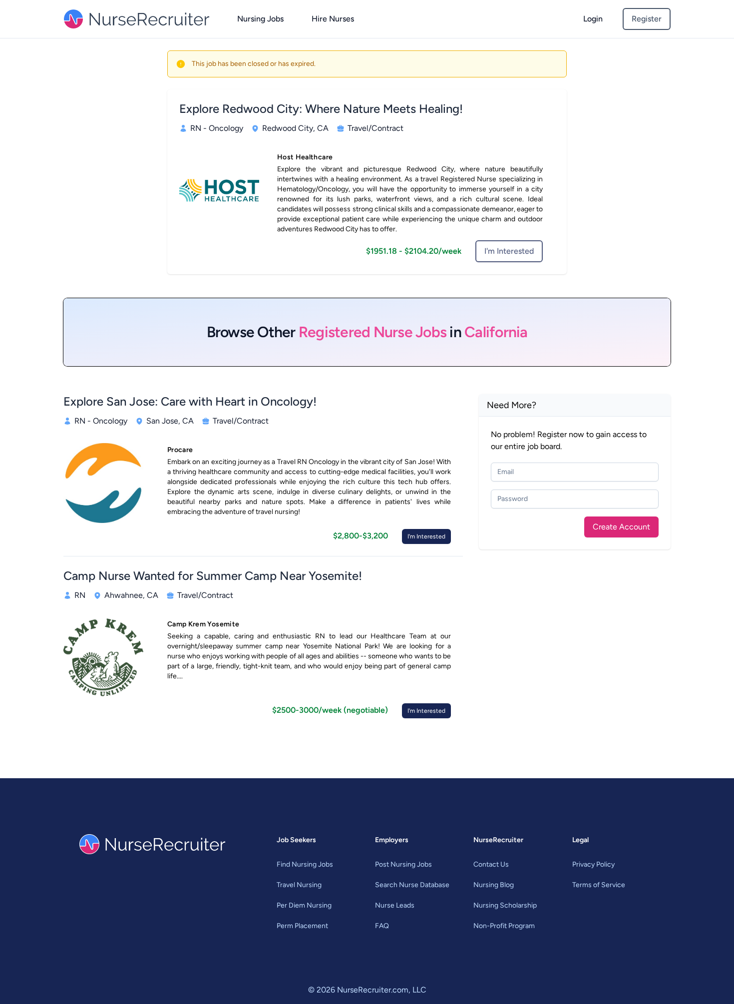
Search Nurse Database (412, 885)
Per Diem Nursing (304, 905)
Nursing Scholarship (505, 905)
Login (593, 18)
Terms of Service (598, 885)
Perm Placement (302, 926)
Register (647, 18)
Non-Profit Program (504, 926)
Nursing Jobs (260, 18)
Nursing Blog (493, 885)
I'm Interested (509, 251)
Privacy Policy (593, 864)
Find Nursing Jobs (305, 864)
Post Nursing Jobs (403, 864)
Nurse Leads (394, 905)
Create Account (621, 526)
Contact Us (491, 864)
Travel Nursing (299, 885)
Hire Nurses (333, 18)
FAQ (382, 926)
